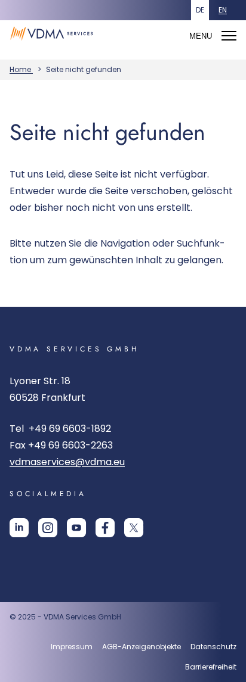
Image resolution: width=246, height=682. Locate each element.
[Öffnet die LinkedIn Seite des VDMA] (19, 533)
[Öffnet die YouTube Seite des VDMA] (76, 533)
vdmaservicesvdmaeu (67, 462)
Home (21, 69)
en (223, 10)
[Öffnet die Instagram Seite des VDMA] (47, 533)
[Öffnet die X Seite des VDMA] (133, 533)
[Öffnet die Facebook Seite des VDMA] (105, 533)
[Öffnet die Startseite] (54, 44)
